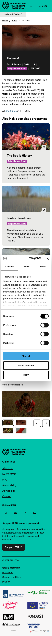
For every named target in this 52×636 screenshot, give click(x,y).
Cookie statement (11, 568)
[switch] (44, 325)
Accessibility (9, 485)
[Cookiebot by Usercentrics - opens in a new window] (30, 259)
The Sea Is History (19, 155)
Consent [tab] (9, 266)
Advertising (8, 490)
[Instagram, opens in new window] (6, 513)
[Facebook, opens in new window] (25, 513)
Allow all (26, 356)
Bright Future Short (17, 68)
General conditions (11, 577)
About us (7, 468)
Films (14, 21)
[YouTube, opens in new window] (15, 513)
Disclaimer (7, 572)
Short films (11, 111)
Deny (26, 375)
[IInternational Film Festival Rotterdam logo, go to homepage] (14, 5)
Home (5, 21)
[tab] (8, 423)
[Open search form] (31, 5)
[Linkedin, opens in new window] (34, 513)
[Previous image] (37, 423)
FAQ (4, 479)
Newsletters (9, 473)
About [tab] (42, 266)
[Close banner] (48, 259)
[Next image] (46, 423)
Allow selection (26, 365)
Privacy (6, 581)
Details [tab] (26, 266)
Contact (6, 496)
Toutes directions (19, 218)
